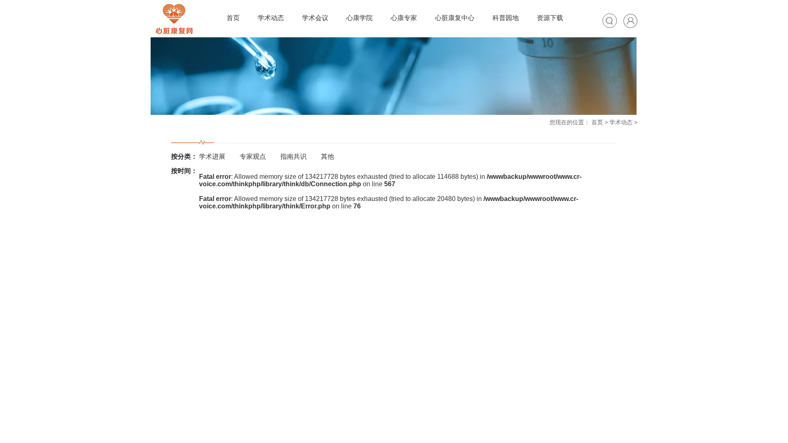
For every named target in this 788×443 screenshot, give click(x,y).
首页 (597, 122)
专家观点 (253, 156)
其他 (327, 156)
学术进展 (212, 156)
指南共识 (293, 156)
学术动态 (620, 122)
